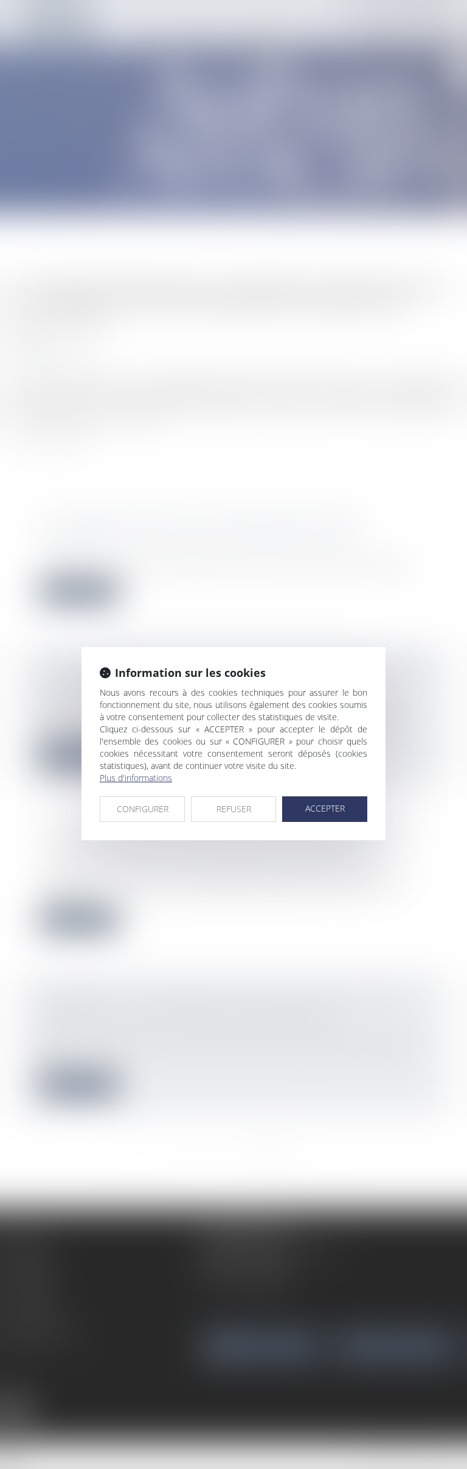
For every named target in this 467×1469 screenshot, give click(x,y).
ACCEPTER (325, 808)
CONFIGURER (142, 809)
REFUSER (233, 809)
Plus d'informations (136, 778)
